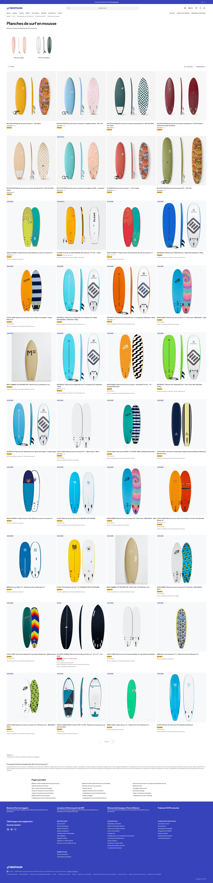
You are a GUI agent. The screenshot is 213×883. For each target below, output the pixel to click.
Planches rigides (19, 57)
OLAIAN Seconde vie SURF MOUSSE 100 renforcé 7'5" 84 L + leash (79, 253)
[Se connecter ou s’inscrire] (200, 8)
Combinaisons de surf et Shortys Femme (94, 798)
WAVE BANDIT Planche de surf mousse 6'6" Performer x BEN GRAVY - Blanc (180, 588)
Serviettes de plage (138, 790)
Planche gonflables (44, 57)
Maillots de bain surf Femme (40, 786)
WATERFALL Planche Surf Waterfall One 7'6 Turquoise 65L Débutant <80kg (79, 385)
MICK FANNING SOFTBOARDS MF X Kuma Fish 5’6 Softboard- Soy (28, 384)
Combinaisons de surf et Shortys (142, 795)
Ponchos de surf (87, 788)
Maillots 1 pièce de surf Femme (41, 795)
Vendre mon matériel (183, 13)
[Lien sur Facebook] (8, 829)
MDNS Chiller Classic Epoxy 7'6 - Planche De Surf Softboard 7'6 (128, 725)
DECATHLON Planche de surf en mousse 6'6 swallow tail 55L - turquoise (80, 188)
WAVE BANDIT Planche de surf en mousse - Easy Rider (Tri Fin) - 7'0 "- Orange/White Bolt (130, 385)
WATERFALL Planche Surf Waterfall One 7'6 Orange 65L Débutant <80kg (131, 317)
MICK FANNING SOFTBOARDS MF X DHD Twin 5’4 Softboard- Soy (128, 587)
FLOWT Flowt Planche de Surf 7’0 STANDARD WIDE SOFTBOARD (78, 587)
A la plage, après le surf (140, 788)
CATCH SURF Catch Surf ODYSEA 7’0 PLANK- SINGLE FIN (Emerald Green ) (131, 451)
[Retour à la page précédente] (100, 742)
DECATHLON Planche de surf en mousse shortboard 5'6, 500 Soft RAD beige (30, 189)
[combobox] (201, 67)
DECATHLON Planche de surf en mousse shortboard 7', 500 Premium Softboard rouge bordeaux (180, 124)
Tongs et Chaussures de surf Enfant (92, 790)
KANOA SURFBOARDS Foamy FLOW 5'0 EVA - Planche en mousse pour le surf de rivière (81, 726)
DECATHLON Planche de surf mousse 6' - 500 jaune (24, 123)
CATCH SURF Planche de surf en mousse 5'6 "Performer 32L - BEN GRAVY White (31, 726)
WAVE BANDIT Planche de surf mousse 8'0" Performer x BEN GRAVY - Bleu (131, 518)
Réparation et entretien (198, 13)
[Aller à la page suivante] (113, 742)
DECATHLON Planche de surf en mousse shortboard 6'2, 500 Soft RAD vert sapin (130, 124)
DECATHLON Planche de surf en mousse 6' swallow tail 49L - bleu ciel (80, 123)
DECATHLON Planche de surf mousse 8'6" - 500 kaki (174, 188)
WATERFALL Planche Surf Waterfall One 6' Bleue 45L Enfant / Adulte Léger (31, 451)
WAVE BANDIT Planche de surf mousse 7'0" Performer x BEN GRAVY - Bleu (181, 317)
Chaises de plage (87, 795)
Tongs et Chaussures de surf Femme (42, 793)
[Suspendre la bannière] (202, 2)
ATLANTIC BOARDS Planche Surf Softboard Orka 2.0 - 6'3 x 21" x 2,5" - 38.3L (80, 655)
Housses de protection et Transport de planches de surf (149, 783)
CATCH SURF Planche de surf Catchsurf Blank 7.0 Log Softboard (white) (131, 654)
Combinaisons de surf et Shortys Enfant (94, 793)
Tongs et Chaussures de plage (142, 793)
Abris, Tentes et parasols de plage (42, 788)
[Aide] (196, 8)
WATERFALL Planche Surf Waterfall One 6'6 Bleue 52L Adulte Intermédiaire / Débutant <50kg (77, 318)
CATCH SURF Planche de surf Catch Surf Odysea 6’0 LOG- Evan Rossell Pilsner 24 (180, 519)
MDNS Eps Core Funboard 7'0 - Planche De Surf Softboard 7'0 (177, 654)
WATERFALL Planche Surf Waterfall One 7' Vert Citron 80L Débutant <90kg (179, 385)
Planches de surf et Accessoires (91, 786)
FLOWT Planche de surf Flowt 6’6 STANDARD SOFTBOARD (76, 518)
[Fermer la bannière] (205, 2)
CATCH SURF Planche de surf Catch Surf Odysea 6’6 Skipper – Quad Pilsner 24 (29, 318)
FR (192, 8)
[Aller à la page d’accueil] (14, 8)
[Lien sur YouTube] (11, 829)
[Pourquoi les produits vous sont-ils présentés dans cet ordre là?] (185, 67)
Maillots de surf (137, 786)
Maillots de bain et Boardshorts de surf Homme (96, 783)
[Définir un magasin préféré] (185, 8)
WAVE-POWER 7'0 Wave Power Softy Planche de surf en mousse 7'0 (130, 253)
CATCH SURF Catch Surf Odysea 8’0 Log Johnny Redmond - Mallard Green (31, 654)
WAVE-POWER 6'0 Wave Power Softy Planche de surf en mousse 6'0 (29, 253)
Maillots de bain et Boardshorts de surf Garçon (45, 783)
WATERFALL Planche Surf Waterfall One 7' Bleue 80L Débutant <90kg (180, 253)
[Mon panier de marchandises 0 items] (204, 8)
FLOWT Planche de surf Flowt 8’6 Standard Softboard (175, 725)
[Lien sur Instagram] (15, 829)
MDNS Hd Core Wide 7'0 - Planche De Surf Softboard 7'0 (26, 587)
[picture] (31, 96)
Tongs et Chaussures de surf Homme (43, 790)
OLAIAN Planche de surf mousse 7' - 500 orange (123, 188)
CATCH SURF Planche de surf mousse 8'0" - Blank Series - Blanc (78, 451)
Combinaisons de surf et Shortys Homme (44, 798)
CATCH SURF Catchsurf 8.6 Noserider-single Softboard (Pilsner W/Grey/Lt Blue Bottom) (181, 452)
